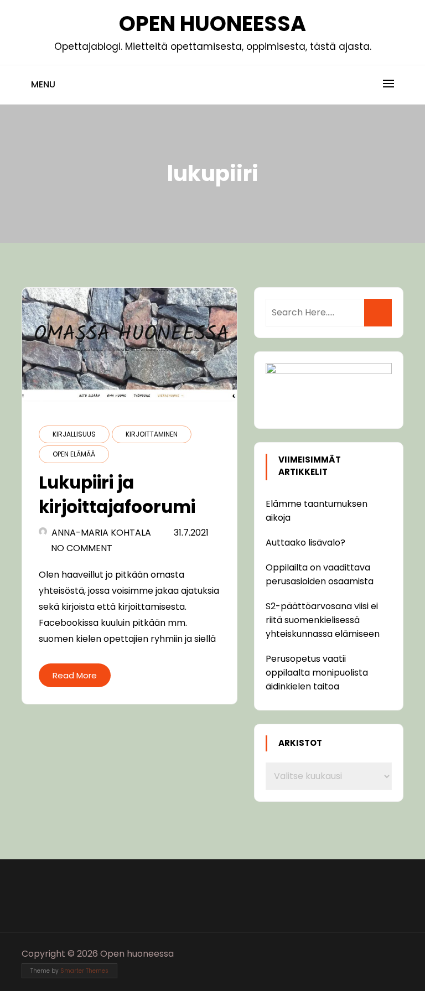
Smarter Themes (84, 971)
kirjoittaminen (152, 434)
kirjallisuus (74, 434)
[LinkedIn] (395, 954)
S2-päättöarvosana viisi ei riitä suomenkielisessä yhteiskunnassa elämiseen (323, 620)
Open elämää (74, 454)
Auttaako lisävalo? (305, 542)
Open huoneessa (212, 23)
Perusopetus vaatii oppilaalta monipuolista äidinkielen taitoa (317, 672)
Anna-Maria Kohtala (101, 532)
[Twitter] (375, 954)
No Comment (81, 548)
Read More (75, 675)
